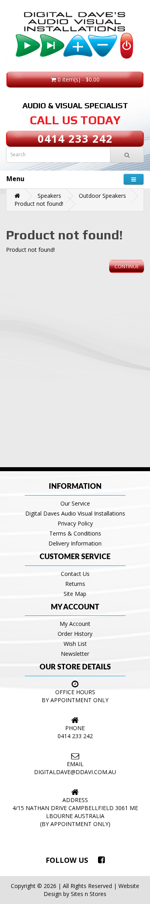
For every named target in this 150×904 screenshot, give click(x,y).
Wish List (75, 643)
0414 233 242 (75, 138)
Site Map (75, 593)
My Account (75, 623)
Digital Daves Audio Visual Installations (75, 513)
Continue (126, 266)
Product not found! (38, 203)
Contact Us (75, 573)
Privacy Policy (75, 523)
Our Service (75, 503)
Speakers (49, 195)
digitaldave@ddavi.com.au (75, 772)
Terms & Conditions (75, 533)
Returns (75, 583)
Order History (75, 633)
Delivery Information (75, 543)
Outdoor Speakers (102, 195)
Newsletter (75, 653)
